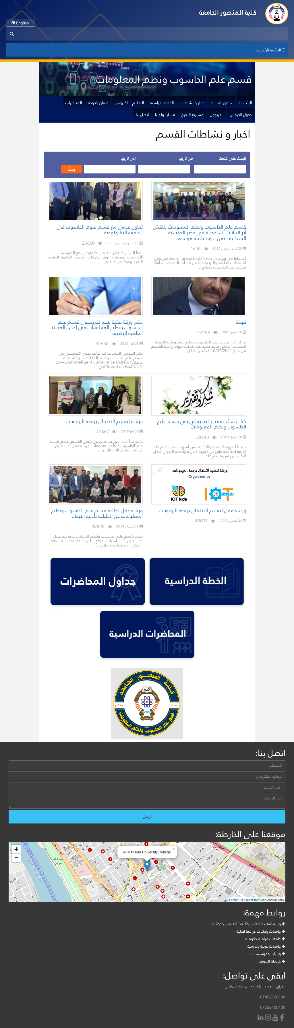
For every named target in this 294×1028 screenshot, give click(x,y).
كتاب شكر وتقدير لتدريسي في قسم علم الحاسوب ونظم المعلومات (201, 424)
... (244, 530)
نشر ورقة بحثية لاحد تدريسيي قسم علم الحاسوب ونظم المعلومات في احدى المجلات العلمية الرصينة (96, 327)
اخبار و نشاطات (192, 103)
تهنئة (241, 321)
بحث (71, 169)
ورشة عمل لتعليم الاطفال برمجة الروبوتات (202, 510)
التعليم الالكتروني (129, 103)
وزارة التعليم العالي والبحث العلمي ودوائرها (246, 923)
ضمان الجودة (98, 103)
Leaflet (234, 899)
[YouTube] (276, 1018)
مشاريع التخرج (192, 114)
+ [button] (16, 849)
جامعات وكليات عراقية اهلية (259, 931)
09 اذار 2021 (130, 343)
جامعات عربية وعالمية (264, 946)
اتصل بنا (142, 114)
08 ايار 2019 (130, 431)
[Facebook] (282, 1018)
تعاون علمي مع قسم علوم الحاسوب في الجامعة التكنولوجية (100, 229)
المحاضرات (73, 103)
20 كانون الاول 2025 (227, 248)
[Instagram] (268, 1018)
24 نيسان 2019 (231, 520)
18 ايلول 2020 (232, 437)
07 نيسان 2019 (128, 526)
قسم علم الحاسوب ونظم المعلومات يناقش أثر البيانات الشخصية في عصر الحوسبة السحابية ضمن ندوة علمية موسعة (199, 232)
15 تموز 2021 (232, 332)
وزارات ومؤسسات (266, 953)
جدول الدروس (241, 114)
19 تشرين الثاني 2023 (123, 243)
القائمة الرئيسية (269, 50)
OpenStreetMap (255, 899)
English (22, 23)
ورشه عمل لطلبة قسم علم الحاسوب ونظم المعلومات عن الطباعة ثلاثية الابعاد (97, 513)
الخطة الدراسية (162, 103)
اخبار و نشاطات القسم (203, 134)
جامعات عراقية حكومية (263, 938)
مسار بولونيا (165, 114)
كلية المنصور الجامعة (228, 12)
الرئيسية (245, 103)
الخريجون (216, 114)
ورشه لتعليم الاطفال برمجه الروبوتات (104, 421)
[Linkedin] (261, 1018)
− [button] (16, 857)
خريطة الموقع (270, 961)
